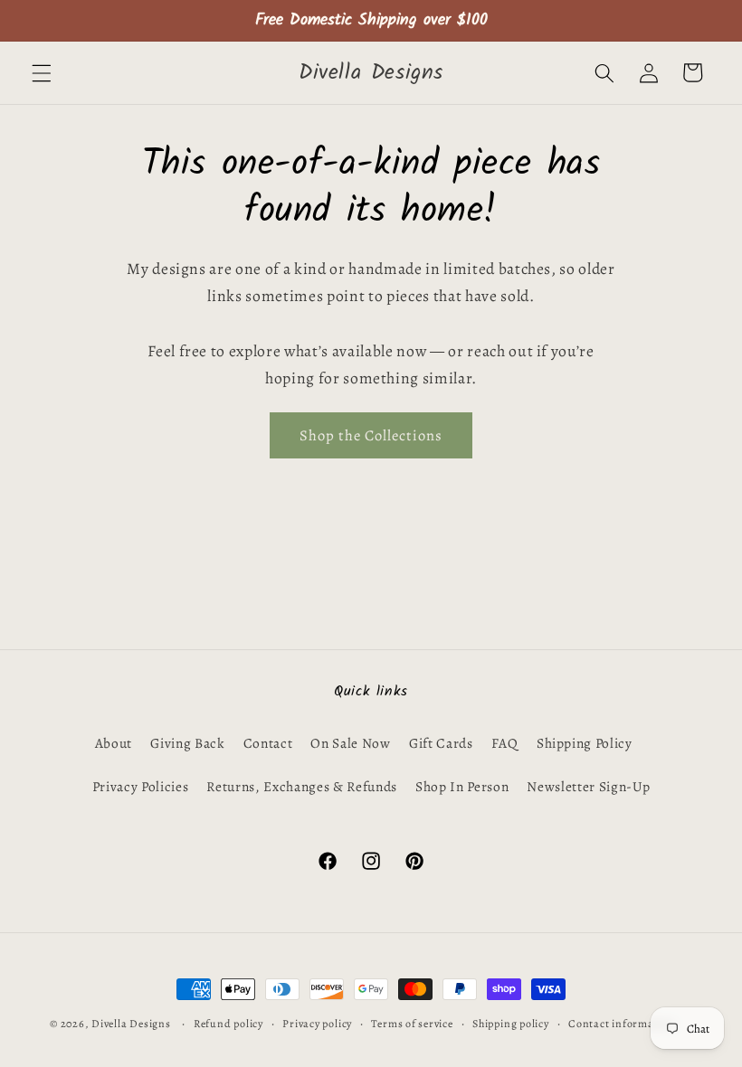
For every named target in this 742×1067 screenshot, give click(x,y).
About (113, 742)
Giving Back (187, 742)
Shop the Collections (371, 435)
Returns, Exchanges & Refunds (301, 786)
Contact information (621, 1023)
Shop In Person (462, 786)
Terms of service (411, 1023)
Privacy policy (317, 1023)
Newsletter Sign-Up (588, 786)
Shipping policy (510, 1023)
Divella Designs (131, 1023)
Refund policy (228, 1023)
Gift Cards (441, 742)
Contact (268, 742)
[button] (41, 72)
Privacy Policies (140, 786)
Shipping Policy (585, 742)
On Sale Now (350, 742)
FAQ (504, 742)
